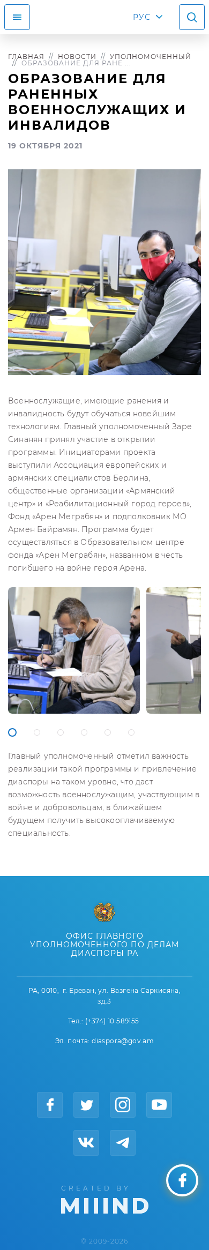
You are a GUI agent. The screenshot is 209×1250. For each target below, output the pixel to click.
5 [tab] (107, 732)
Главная (26, 57)
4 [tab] (84, 732)
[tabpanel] (74, 650)
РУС (142, 17)
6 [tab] (131, 732)
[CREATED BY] (104, 1198)
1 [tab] (12, 732)
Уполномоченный (150, 57)
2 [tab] (37, 732)
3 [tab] (60, 732)
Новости (77, 57)
